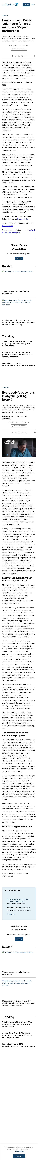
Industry (5, 15)
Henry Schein (22, 219)
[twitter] (19, 56)
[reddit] (22, 56)
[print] (35, 56)
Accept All (19, 1156)
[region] (19, 1152)
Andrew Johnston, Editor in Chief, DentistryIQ (18, 900)
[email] (26, 56)
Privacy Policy (19, 1151)
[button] (3, 4)
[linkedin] (16, 56)
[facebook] (12, 56)
